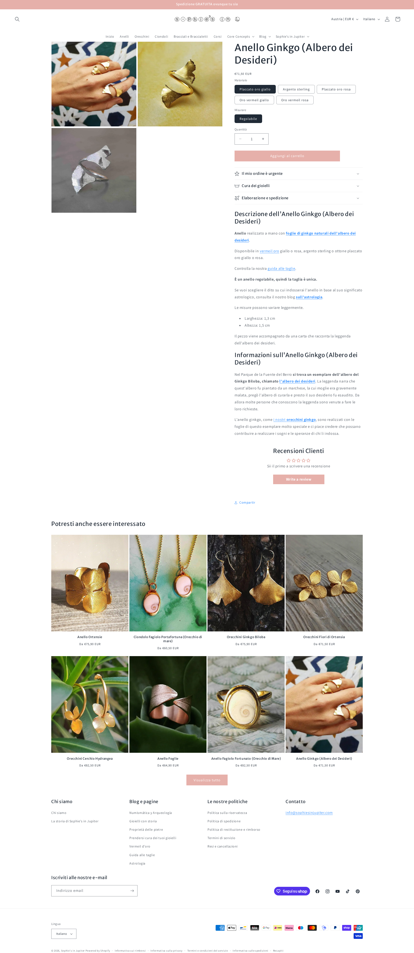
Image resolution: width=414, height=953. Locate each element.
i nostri (294, 419)
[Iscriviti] (132, 890)
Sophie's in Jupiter (73, 950)
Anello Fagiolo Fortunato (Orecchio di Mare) (246, 758)
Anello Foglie (167, 758)
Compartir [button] (247, 502)
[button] (17, 19)
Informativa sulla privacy (166, 950)
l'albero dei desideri (297, 381)
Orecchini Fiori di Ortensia (324, 637)
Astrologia (137, 863)
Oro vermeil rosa (295, 100)
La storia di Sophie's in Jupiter (74, 821)
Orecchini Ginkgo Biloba (246, 637)
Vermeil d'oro (139, 846)
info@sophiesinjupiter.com (309, 812)
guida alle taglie (281, 268)
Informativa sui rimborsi (130, 950)
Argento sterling (296, 89)
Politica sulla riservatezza (227, 812)
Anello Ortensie (89, 637)
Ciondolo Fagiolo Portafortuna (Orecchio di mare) (168, 639)
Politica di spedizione (224, 821)
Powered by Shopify (98, 950)
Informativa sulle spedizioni (250, 950)
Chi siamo (58, 812)
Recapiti (278, 950)
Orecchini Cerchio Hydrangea (90, 758)
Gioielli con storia (143, 821)
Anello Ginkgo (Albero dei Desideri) (324, 758)
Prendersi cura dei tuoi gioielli (152, 838)
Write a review (298, 479)
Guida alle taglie (142, 855)
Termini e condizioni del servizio (207, 950)
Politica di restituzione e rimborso (233, 829)
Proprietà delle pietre (146, 829)
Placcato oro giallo (255, 89)
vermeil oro (269, 250)
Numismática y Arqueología (150, 812)
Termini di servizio (221, 838)
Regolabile (248, 119)
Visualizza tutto (207, 779)
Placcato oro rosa (336, 89)
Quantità (241, 129)
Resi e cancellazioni (222, 846)
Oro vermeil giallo (254, 100)
